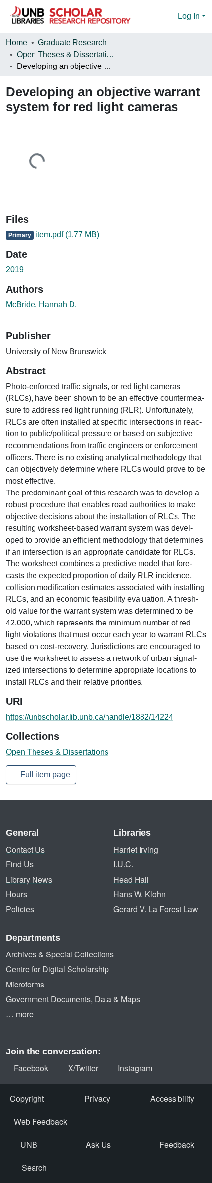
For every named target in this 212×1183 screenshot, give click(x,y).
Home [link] (16, 42)
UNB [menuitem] (28, 1144)
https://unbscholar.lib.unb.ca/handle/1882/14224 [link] (89, 717)
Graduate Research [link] (72, 42)
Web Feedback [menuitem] (40, 1121)
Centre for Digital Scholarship (57, 969)
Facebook (31, 1068)
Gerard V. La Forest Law (155, 909)
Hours (16, 894)
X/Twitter (83, 1068)
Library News (29, 879)
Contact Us (25, 849)
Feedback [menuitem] (176, 1144)
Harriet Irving (135, 849)
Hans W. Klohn (139, 894)
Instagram (135, 1068)
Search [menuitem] (34, 1167)
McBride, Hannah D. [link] (41, 304)
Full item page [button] (44, 774)
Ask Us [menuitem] (98, 1144)
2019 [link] (15, 269)
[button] (70, 16)
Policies (20, 909)
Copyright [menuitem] (27, 1098)
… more (20, 1013)
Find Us (20, 864)
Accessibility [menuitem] (172, 1098)
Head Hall (131, 879)
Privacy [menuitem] (97, 1098)
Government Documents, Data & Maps (73, 999)
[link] (106, 235)
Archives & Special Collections (60, 954)
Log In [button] (190, 16)
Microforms (25, 984)
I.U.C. (123, 864)
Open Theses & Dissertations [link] (66, 54)
